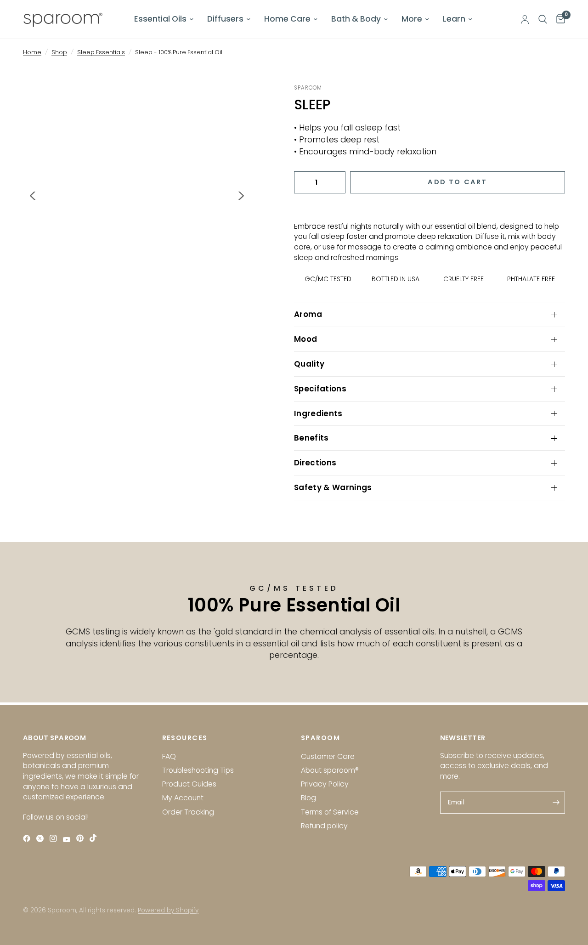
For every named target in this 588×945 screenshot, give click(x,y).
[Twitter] (42, 838)
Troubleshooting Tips (198, 770)
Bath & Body (356, 18)
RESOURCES (185, 738)
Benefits (311, 437)
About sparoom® (330, 770)
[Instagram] (55, 838)
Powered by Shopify (168, 910)
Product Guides (189, 784)
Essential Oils (160, 18)
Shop (59, 52)
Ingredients (318, 413)
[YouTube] (68, 839)
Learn (454, 18)
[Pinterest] (82, 838)
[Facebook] (28, 838)
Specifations (320, 388)
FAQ (169, 756)
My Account (183, 797)
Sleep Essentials (101, 52)
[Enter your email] (556, 803)
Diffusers (225, 18)
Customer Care (328, 756)
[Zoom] (231, 103)
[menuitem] (163, 19)
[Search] (543, 19)
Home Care (287, 18)
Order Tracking (188, 812)
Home (32, 52)
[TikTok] (95, 838)
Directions (315, 462)
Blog (308, 797)
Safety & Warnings (333, 487)
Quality (309, 363)
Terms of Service (330, 812)
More (411, 18)
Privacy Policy (325, 784)
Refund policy (324, 826)
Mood (305, 339)
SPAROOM (320, 738)
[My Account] (525, 19)
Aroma (308, 314)
